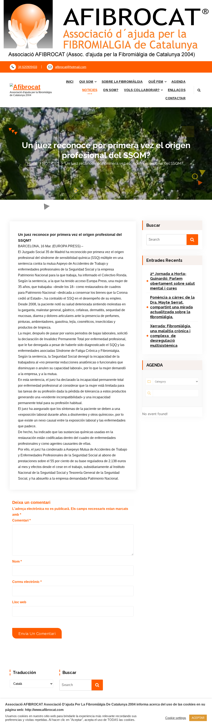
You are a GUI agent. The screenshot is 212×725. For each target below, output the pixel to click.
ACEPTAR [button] (198, 717)
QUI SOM (86, 81)
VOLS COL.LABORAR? (141, 90)
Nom (17, 561)
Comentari (21, 520)
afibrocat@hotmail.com (70, 67)
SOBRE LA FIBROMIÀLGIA (122, 81)
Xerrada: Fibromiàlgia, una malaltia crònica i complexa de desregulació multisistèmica (170, 336)
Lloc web (19, 602)
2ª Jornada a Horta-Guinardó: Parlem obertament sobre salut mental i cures (172, 281)
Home (32, 163)
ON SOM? (110, 90)
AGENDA (178, 81)
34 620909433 (27, 67)
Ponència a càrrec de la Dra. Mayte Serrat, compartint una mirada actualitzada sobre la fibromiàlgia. (172, 307)
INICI (69, 81)
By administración (69, 218)
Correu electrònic (27, 582)
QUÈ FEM (155, 81)
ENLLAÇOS (177, 90)
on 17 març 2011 (39, 218)
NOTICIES (89, 90)
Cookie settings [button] (175, 718)
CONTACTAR (175, 98)
